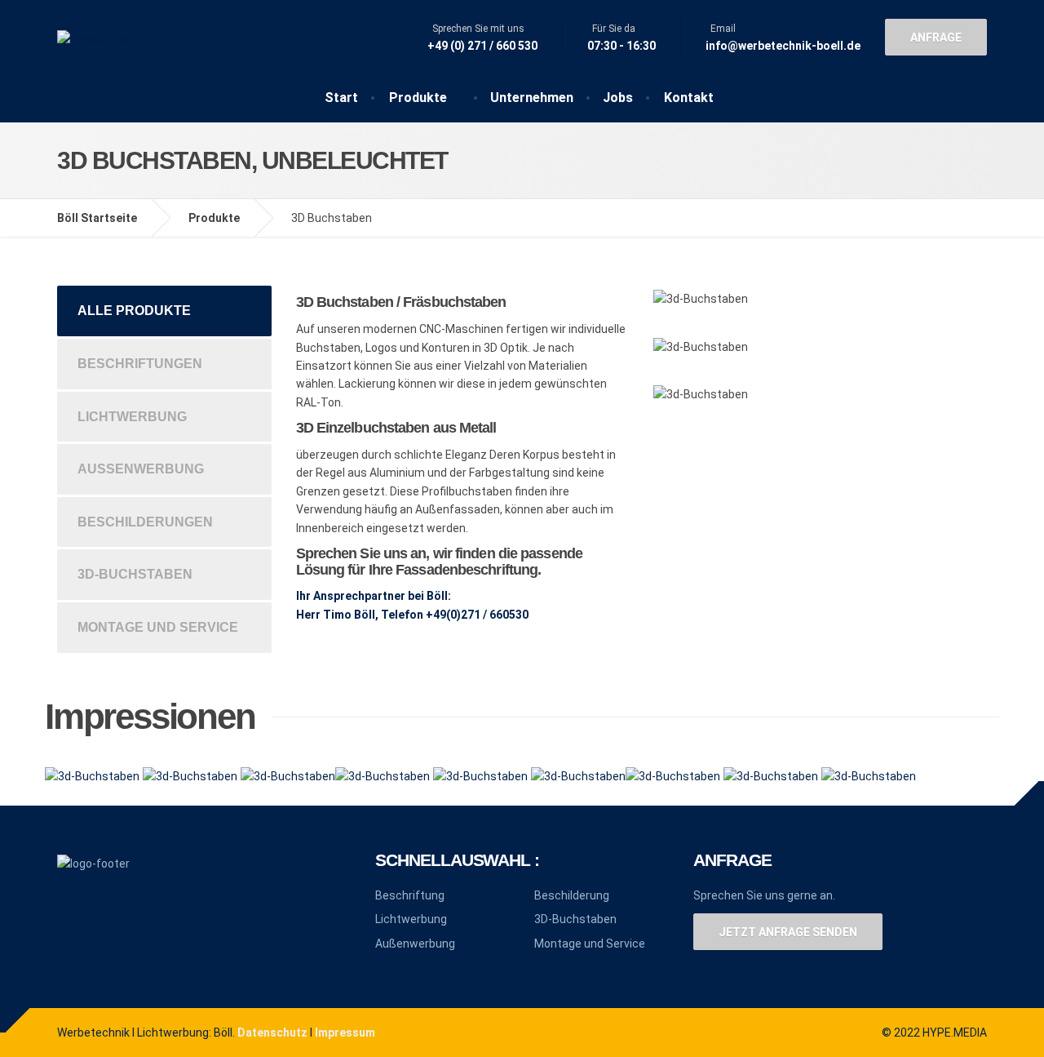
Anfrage (936, 37)
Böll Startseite (97, 217)
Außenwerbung (140, 469)
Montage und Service (157, 627)
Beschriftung (410, 895)
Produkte (418, 97)
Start (341, 97)
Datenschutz (272, 1032)
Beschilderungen (145, 522)
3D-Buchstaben (134, 574)
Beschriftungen (139, 364)
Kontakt (689, 97)
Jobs (618, 97)
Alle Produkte (134, 311)
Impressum (345, 1032)
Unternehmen (531, 97)
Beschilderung (571, 895)
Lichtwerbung (132, 417)
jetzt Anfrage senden (788, 932)
